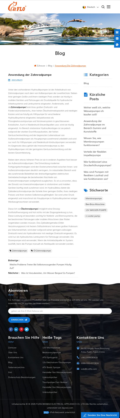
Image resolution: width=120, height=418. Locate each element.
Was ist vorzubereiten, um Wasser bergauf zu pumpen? (48, 273)
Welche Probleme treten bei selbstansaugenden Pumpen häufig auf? (40, 266)
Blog (86, 83)
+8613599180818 (89, 357)
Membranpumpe (94, 198)
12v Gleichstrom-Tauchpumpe (56, 362)
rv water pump (93, 216)
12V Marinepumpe (51, 347)
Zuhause (41, 66)
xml (10, 372)
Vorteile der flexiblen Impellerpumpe (95, 153)
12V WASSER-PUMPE (96, 210)
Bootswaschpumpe (51, 352)
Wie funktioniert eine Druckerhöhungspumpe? (97, 163)
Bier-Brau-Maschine (95, 204)
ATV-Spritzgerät (50, 357)
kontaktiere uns (15, 357)
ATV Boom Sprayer (51, 367)
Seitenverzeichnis (16, 367)
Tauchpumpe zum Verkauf (54, 382)
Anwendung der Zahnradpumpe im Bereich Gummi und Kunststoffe (95, 126)
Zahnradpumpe (19, 251)
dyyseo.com (67, 408)
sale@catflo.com (89, 369)
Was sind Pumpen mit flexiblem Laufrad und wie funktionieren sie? (96, 175)
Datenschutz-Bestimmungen (21, 377)
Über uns (12, 352)
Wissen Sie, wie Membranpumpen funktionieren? (94, 142)
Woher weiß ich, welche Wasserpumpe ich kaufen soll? (97, 111)
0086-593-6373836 (90, 363)
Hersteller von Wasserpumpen (56, 372)
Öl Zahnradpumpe (42, 251)
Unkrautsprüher (49, 377)
